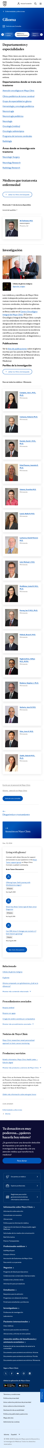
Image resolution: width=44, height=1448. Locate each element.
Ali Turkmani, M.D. (26, 220)
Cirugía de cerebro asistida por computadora (19, 1019)
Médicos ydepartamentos (22, 34)
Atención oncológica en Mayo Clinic (18, 90)
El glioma (6, 977)
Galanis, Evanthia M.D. (28, 489)
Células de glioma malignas (12, 972)
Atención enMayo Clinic (36, 34)
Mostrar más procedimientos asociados (17, 1024)
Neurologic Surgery (11, 157)
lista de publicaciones (17, 348)
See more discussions (16, 950)
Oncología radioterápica (13, 131)
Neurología (7, 121)
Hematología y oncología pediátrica (18, 106)
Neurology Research (12, 162)
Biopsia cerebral (8, 1007)
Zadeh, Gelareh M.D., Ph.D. (27, 756)
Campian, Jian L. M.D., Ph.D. (28, 393)
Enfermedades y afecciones (15, 11)
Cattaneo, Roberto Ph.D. (29, 417)
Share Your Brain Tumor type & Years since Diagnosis (21, 908)
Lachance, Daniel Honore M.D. (29, 539)
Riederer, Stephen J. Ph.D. (29, 683)
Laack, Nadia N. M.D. (27, 513)
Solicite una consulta (12, 798)
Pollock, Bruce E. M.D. (28, 634)
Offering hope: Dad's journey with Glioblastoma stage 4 (18, 883)
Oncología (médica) (11, 126)
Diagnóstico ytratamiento (7, 34)
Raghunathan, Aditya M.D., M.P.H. (27, 660)
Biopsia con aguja (9, 1013)
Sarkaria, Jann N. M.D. (28, 707)
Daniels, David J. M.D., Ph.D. (28, 442)
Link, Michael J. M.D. (27, 562)
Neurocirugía (8, 111)
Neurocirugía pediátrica (13, 116)
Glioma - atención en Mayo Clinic (15, 790)
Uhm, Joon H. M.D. (26, 731)
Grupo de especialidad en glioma (17, 101)
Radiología (7, 141)
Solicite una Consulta (13, 26)
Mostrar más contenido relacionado (16, 991)
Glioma (9, 19)
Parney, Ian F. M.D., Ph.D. (29, 610)
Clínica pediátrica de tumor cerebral (18, 96)
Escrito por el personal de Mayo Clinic (16, 785)
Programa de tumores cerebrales (17, 136)
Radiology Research (11, 167)
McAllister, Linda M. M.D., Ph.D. (29, 587)
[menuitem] (22, 34)
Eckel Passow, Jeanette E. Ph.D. (29, 466)
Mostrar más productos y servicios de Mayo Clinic (21, 1068)
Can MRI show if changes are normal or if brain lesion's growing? (21, 932)
